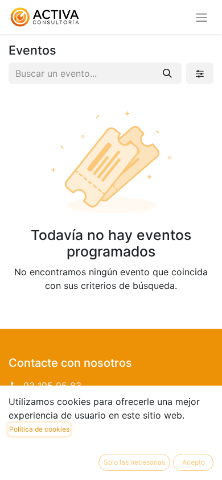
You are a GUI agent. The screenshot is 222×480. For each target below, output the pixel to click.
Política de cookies (39, 429)
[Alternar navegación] (201, 17)
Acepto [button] (193, 462)
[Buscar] (167, 73)
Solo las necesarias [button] (134, 462)
